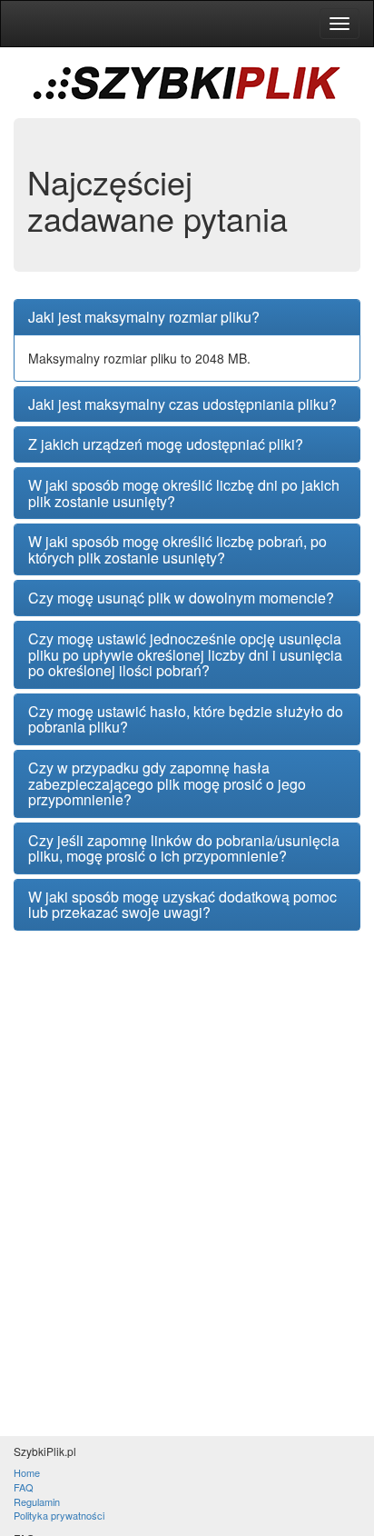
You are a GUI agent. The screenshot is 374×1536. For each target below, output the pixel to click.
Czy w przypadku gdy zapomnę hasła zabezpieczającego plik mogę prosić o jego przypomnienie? (167, 784)
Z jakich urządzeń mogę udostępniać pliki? (165, 444)
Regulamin (37, 1501)
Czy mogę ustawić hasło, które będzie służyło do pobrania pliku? (185, 719)
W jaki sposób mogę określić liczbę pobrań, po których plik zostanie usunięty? (177, 549)
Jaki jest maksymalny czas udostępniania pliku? (182, 404)
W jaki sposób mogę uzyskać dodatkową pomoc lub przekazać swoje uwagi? (182, 905)
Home (27, 1472)
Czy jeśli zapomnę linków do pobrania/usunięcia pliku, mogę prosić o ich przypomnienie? (184, 848)
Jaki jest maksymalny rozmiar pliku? (144, 317)
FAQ (24, 1487)
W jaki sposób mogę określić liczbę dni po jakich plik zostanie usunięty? (184, 493)
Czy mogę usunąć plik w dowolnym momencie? (181, 598)
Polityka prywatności (59, 1515)
